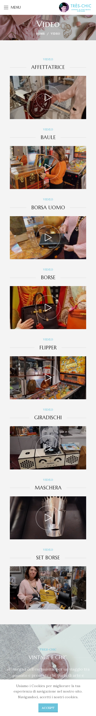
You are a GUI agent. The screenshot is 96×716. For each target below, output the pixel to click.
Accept (48, 708)
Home (40, 33)
